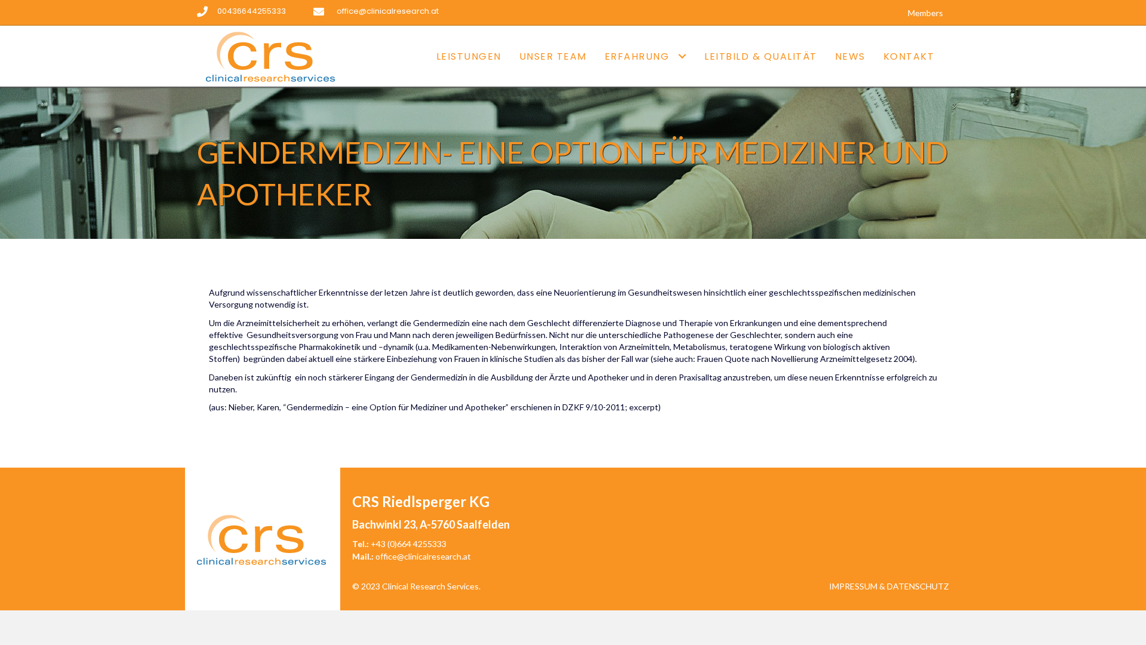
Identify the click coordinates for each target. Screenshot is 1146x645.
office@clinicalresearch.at (423, 556)
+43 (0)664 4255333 (408, 544)
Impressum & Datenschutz (889, 586)
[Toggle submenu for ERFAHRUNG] (682, 56)
